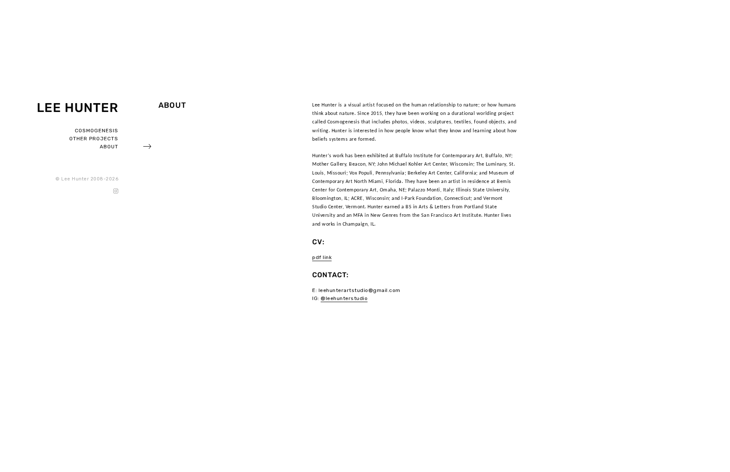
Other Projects (93, 139)
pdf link (322, 257)
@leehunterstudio (344, 298)
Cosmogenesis (96, 131)
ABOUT (109, 147)
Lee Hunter (77, 107)
